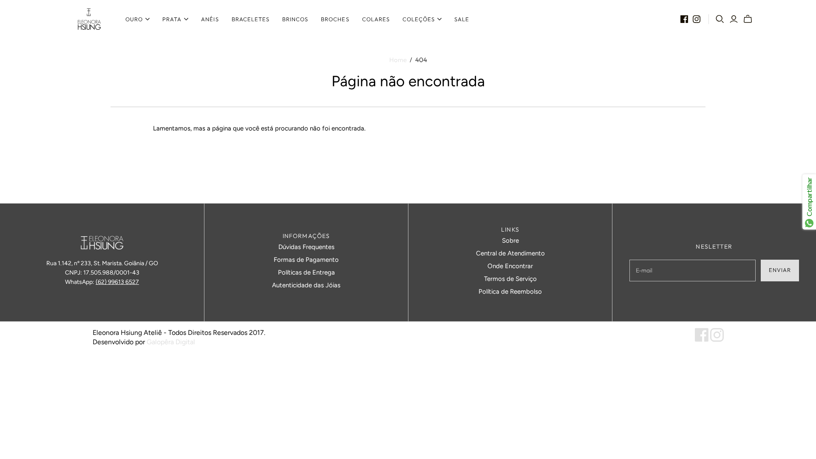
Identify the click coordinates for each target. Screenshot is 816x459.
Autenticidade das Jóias (306, 285)
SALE (461, 19)
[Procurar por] (720, 19)
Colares (376, 19)
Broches (335, 19)
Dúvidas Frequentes (306, 247)
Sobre (510, 240)
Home (398, 60)
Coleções (418, 19)
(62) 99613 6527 (117, 282)
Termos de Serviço (510, 279)
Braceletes (250, 19)
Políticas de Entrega (306, 272)
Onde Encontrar (510, 266)
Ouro (134, 19)
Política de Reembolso (510, 291)
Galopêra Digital (171, 342)
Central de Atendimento (510, 253)
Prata (171, 19)
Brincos (295, 19)
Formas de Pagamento (306, 260)
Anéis (209, 19)
